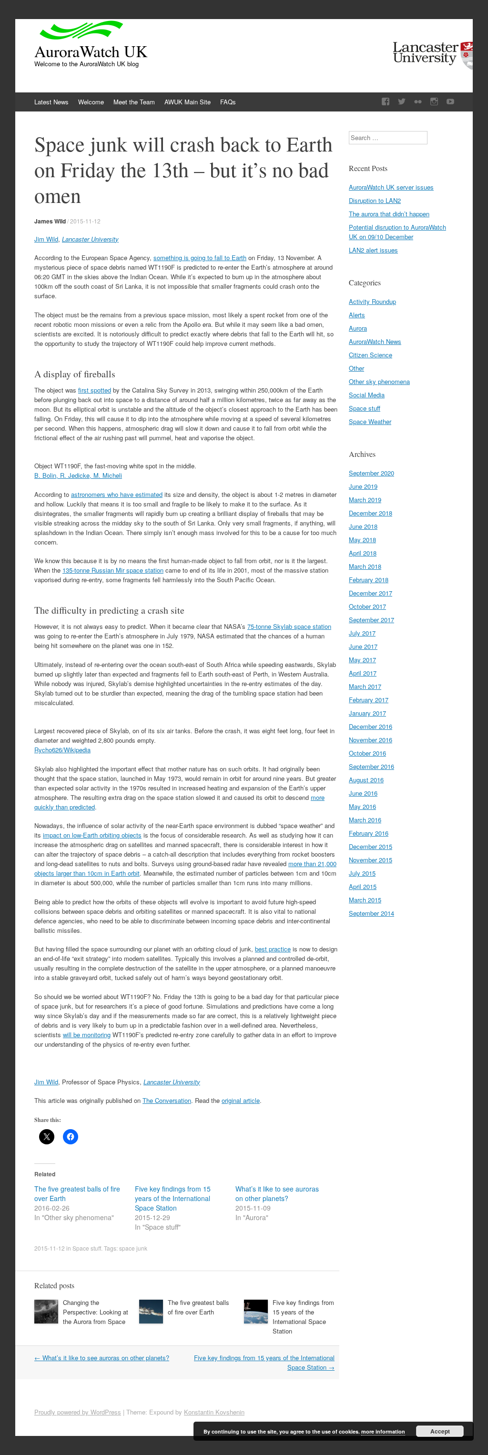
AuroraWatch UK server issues (391, 187)
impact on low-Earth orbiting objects (92, 834)
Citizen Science (370, 354)
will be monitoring (87, 1034)
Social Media (367, 394)
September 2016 (371, 766)
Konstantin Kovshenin (214, 1411)
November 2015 (370, 859)
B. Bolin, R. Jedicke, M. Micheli (78, 475)
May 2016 (362, 806)
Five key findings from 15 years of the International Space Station (173, 1198)
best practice (273, 948)
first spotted (94, 389)
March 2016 (365, 819)
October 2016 (367, 753)
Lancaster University (90, 238)
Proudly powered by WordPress (77, 1411)
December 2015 (370, 846)
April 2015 (362, 886)
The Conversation (166, 1100)
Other (356, 368)
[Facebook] (385, 101)
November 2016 (370, 739)
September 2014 (371, 913)
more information (383, 1431)
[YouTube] (450, 101)
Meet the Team (134, 101)
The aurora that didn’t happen (389, 213)
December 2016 (370, 726)
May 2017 (362, 659)
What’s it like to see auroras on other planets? (277, 1193)
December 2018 (370, 512)
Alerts (357, 314)
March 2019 (365, 499)
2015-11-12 (85, 221)
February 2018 (368, 579)
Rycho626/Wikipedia (62, 749)
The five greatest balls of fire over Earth (198, 1307)
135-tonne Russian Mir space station (112, 570)
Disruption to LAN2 (375, 200)
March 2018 (365, 566)
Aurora (358, 328)
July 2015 (362, 873)
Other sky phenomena (379, 381)
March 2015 (365, 899)
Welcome (91, 101)
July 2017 (362, 632)
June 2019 (363, 486)
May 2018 (362, 539)
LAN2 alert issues (373, 249)
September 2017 (371, 619)
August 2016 (366, 779)
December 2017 (370, 592)
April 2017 (362, 672)
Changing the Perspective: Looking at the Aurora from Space (95, 1312)
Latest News (51, 101)
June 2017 (363, 646)
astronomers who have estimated (117, 494)
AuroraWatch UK (91, 51)
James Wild (50, 221)
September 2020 (371, 472)
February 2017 (368, 699)
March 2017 (365, 686)
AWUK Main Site (187, 101)
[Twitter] (402, 101)
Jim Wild (46, 238)
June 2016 (363, 793)
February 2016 (368, 833)
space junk (133, 1248)
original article (241, 1100)
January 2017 (367, 712)
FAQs (228, 101)
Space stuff (86, 1248)
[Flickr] (418, 101)
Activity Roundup (372, 301)
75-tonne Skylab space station (289, 626)
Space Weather (370, 421)
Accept (440, 1431)
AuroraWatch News (375, 341)
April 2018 (362, 552)
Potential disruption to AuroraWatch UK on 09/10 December (397, 231)
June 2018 (363, 526)
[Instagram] (434, 101)
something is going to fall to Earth (199, 257)
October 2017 (367, 606)
